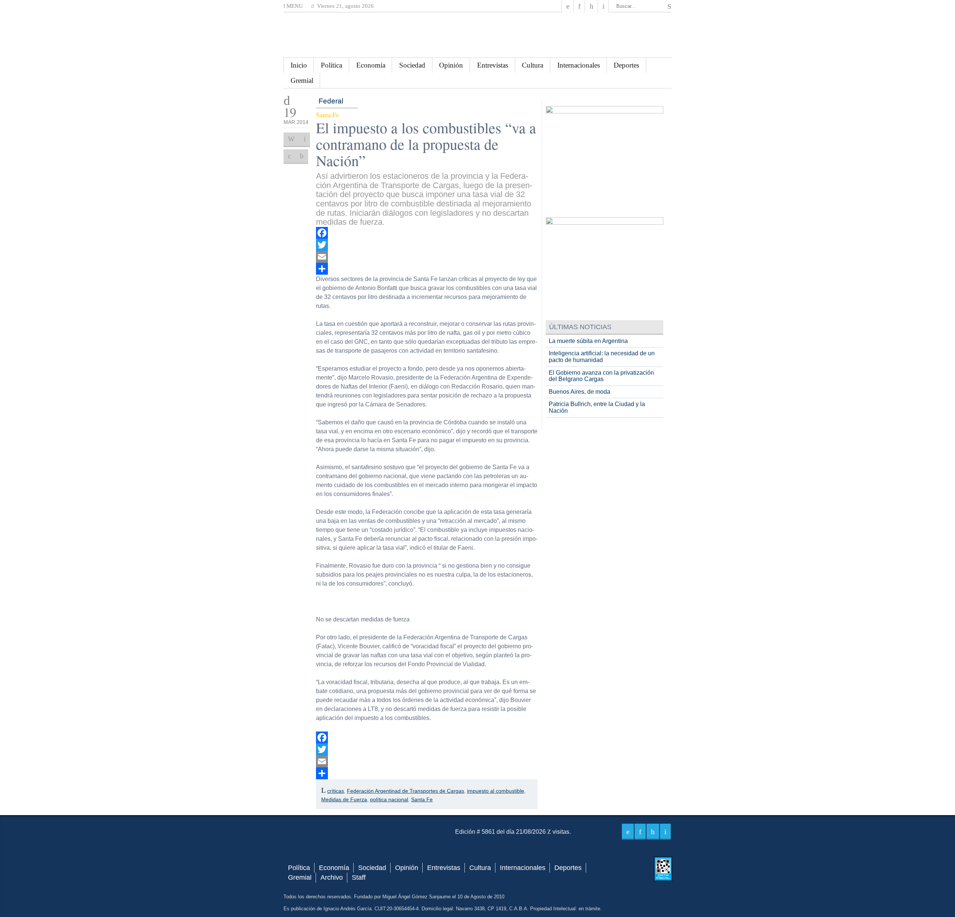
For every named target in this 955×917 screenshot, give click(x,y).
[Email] (427, 257)
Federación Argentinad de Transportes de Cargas (405, 791)
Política (331, 65)
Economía (370, 65)
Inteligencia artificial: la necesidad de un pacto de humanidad (602, 356)
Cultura (532, 65)
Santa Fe (422, 799)
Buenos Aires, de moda (579, 392)
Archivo (331, 877)
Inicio (299, 65)
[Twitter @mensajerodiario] (579, 6)
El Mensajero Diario (477, 35)
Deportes (626, 65)
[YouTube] (591, 6)
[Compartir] (427, 269)
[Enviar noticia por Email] (304, 139)
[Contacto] (603, 6)
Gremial (302, 80)
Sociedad (412, 65)
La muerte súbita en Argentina (588, 341)
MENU (294, 6)
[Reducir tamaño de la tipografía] (301, 156)
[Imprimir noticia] (291, 139)
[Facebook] (568, 6)
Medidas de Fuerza (344, 799)
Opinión (451, 65)
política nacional (389, 799)
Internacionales (578, 65)
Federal (331, 101)
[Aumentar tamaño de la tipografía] (289, 156)
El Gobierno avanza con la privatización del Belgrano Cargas (601, 376)
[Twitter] (427, 245)
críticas (335, 791)
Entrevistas (492, 65)
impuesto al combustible (495, 791)
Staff (359, 877)
